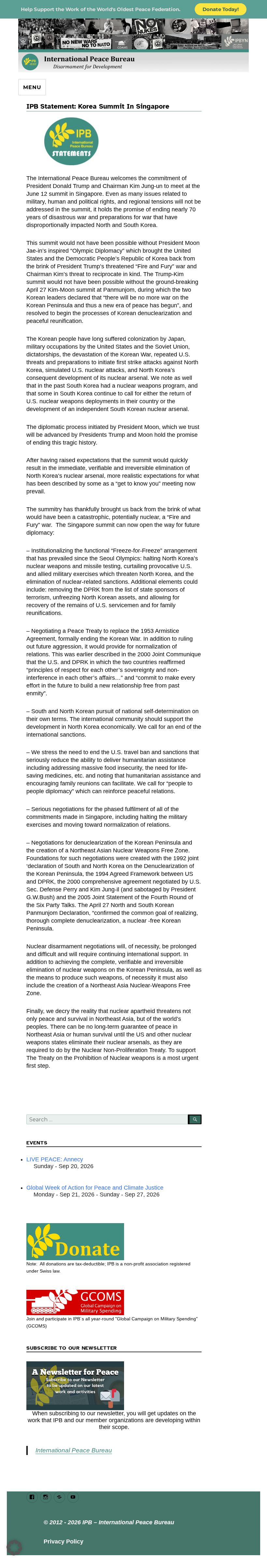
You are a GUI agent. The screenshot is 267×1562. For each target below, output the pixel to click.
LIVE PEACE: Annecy (54, 1159)
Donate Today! (221, 9)
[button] (14, 1547)
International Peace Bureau (73, 1450)
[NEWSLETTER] (114, 1385)
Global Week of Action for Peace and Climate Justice (94, 1187)
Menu (32, 87)
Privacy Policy (63, 1541)
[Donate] (114, 1241)
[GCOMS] (114, 1302)
